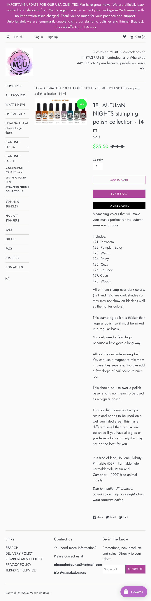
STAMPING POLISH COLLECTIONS (17, 189)
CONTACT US (14, 267)
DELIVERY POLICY (19, 553)
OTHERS (11, 239)
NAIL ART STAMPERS (12, 218)
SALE (9, 230)
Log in (39, 37)
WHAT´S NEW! (15, 104)
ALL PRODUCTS (16, 95)
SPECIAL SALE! (15, 114)
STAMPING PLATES (17, 144)
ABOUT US (12, 258)
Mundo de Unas (40, 593)
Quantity (98, 160)
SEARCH (12, 547)
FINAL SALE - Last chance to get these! (17, 128)
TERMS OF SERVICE (21, 570)
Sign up (53, 37)
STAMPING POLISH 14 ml (16, 179)
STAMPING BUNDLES (12, 204)
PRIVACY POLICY (18, 564)
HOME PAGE (14, 86)
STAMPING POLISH (17, 158)
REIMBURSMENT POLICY (24, 559)
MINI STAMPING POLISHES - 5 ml (14, 170)
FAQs (9, 248)
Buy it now (119, 193)
